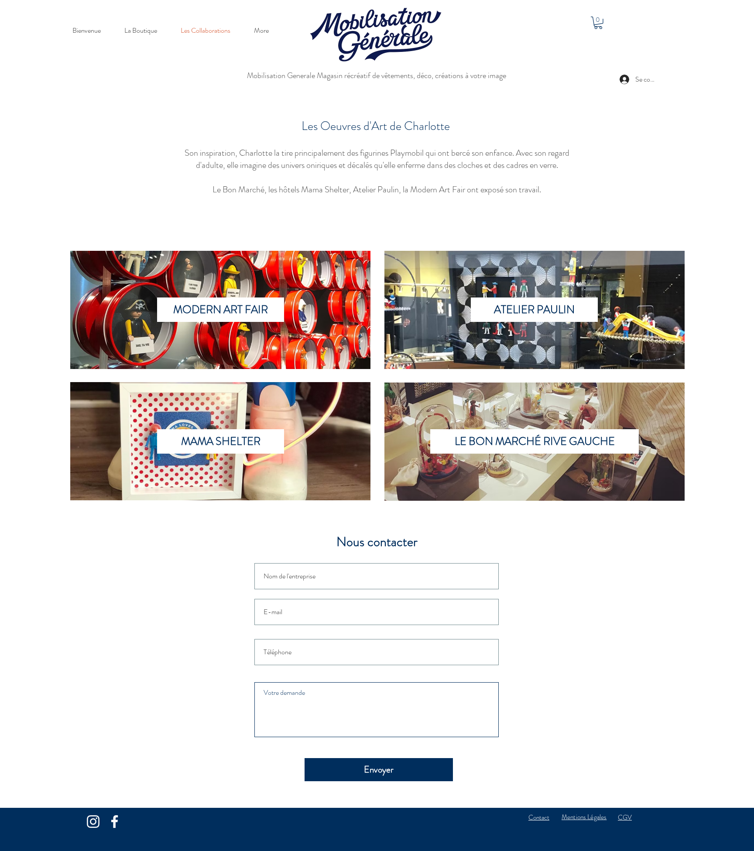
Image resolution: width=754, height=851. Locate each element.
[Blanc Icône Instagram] (93, 821)
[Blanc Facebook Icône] (114, 821)
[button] (598, 23)
